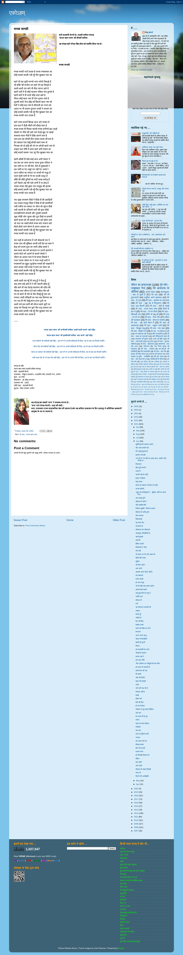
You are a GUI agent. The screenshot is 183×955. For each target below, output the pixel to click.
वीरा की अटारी (140, 748)
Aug (138, 434)
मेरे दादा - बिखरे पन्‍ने (138, 331)
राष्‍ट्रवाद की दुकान (141, 339)
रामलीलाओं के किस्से (157, 359)
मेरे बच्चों (138, 674)
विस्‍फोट (122, 919)
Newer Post (20, 520)
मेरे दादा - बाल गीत (160, 351)
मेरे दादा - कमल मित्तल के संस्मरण (144, 372)
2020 (136, 789)
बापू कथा (150, 341)
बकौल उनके (139, 625)
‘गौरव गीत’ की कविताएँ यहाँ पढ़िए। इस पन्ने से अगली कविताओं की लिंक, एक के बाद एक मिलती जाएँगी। (69, 346)
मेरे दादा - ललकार (147, 349)
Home (70, 520)
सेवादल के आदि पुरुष (142, 512)
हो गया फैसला (140, 706)
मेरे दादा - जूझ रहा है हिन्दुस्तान (148, 303)
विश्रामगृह (139, 519)
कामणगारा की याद (141, 671)
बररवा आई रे (140, 656)
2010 (136, 820)
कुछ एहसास (124, 868)
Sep (138, 431)
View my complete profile (141, 70)
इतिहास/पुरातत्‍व (138, 369)
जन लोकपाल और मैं (141, 334)
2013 (136, 810)
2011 (136, 817)
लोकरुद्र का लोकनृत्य (143, 530)
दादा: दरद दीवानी (159, 384)
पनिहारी (138, 727)
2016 (136, 803)
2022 (136, 420)
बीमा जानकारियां (157, 334)
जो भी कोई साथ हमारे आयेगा (145, 586)
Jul (137, 438)
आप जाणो (139, 568)
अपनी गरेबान (150, 292)
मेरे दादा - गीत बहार (144, 389)
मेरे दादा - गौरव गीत (152, 317)
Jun (138, 441)
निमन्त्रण (139, 464)
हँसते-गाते (139, 699)
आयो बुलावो (139, 537)
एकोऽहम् (17, 13)
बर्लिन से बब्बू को (152, 314)
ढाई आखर (123, 884)
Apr (138, 784)
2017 (136, 799)
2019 (136, 792)
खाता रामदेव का (150, 369)
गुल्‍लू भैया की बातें (161, 364)
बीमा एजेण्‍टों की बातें (163, 369)
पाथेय (137, 720)
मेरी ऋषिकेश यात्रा (154, 379)
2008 (136, 827)
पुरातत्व (145, 387)
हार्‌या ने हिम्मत (140, 478)
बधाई (137, 695)
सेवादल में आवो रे (141, 501)
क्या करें (138, 730)
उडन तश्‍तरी (124, 855)
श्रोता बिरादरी (124, 929)
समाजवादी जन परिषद (127, 932)
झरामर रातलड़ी (140, 455)
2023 (136, 417)
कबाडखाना (123, 858)
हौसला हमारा (140, 744)
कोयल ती (139, 600)
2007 (136, 831)
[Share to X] (46, 431)
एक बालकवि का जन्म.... (143, 649)
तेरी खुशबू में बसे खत (127, 890)
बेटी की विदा (139, 702)
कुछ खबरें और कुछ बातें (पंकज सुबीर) (132, 871)
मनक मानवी (139, 579)
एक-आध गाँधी (140, 660)
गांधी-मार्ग (146, 346)
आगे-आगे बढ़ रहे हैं (142, 688)
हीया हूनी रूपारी (141, 468)
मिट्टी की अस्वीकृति (142, 776)
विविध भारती (140, 544)
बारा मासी (139, 762)
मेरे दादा (154, 294)
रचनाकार (123, 909)
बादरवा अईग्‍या (140, 692)
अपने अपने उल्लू (141, 635)
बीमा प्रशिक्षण (155, 362)
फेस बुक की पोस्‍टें (155, 387)
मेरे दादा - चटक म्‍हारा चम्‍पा (28, 435)
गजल (165, 382)
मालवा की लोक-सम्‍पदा (138, 354)
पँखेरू (137, 759)
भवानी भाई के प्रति (142, 475)
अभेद (137, 685)
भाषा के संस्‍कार (146, 367)
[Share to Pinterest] (51, 431)
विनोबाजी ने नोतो (141, 547)
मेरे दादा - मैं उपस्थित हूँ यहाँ (160, 331)
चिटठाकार (123, 874)
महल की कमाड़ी (141, 681)
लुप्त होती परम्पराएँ (155, 382)
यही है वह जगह (125, 906)
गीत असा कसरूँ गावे (142, 448)
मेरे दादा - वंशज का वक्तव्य (161, 367)
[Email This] (41, 431)
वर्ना (137, 604)
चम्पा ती (138, 773)
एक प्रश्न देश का (141, 741)
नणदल (138, 738)
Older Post (119, 520)
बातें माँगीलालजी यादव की (160, 336)
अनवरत (122, 848)
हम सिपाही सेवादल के (142, 755)
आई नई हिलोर (140, 678)
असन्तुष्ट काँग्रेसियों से (143, 533)
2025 (136, 410)
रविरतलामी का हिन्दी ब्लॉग (128, 913)
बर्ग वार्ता (122, 897)
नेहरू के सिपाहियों (141, 639)
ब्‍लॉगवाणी (123, 900)
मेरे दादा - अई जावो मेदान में (142, 322)
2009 (136, 824)
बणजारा (138, 632)
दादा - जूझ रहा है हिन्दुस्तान (145, 384)
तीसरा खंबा (123, 887)
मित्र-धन (123, 903)
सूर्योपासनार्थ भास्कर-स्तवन (144, 444)
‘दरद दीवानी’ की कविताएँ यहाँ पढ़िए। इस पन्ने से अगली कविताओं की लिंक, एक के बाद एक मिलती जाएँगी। (69, 341)
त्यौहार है (138, 618)
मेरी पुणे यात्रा (158, 356)
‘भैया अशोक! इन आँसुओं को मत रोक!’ (148, 663)
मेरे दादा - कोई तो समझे (159, 306)
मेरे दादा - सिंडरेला (158, 392)
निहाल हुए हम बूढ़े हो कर (150, 161)
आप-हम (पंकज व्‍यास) (127, 852)
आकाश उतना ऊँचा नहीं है (144, 572)
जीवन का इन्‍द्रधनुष (141, 284)
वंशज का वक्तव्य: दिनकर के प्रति (147, 485)
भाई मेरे (138, 540)
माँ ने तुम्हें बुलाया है (142, 451)
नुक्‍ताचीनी (123, 893)
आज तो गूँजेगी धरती (142, 734)
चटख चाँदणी (140, 489)
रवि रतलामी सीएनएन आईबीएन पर (142, 249)
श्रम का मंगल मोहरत (142, 723)
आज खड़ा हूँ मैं (140, 498)
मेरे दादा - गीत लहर (157, 389)
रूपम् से (138, 471)
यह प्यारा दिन (140, 523)
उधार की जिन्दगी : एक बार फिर (152, 221)
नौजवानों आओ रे (141, 653)
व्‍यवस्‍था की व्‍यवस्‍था (155, 354)
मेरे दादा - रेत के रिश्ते (149, 311)
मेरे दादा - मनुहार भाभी (153, 325)
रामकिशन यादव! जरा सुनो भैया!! (152, 147)
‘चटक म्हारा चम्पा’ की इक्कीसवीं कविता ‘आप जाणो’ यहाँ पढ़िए (69, 335)
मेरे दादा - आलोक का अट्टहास (157, 300)
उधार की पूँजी (158, 339)
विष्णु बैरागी (149, 32)
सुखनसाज (123, 935)
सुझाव (137, 561)
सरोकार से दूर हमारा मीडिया (145, 709)
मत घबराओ (139, 575)
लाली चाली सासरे (141, 590)
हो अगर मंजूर (140, 582)
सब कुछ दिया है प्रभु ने (143, 593)
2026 (136, 406)
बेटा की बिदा (139, 621)
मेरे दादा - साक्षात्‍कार (147, 344)
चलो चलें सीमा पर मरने (143, 628)
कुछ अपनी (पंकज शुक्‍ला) (128, 865)
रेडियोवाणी (123, 916)
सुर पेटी (122, 938)
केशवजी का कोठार (143, 377)
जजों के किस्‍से (165, 377)
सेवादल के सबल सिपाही (143, 769)
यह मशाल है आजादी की (143, 607)
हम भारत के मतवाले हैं (143, 667)
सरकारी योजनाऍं (156, 374)
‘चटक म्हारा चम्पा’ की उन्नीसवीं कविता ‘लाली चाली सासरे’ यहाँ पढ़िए (69, 330)
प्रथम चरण (139, 752)
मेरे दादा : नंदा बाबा (157, 328)
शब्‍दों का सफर (124, 922)
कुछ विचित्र (144, 362)
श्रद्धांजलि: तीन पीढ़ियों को (150, 133)
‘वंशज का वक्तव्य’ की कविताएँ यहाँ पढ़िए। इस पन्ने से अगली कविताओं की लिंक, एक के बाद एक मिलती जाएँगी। (69, 352)
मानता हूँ (138, 614)
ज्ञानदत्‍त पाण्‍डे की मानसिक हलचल (131, 880)
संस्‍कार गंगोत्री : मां (143, 374)
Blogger (121, 948)
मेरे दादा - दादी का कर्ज (144, 392)
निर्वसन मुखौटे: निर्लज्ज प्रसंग (145, 508)
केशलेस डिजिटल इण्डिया (146, 364)
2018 (136, 796)
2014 (136, 806)
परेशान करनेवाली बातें (140, 379)
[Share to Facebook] (48, 431)
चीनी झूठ (133, 384)
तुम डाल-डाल (135, 367)
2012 (136, 813)
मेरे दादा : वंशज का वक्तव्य (155, 320)
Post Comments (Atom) (35, 526)
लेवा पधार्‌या (139, 516)
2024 (136, 413)
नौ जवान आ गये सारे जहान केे (145, 554)
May (138, 781)
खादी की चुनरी (140, 642)
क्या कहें (138, 551)
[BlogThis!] (43, 431)
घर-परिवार (155, 377)
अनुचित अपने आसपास (153, 297)
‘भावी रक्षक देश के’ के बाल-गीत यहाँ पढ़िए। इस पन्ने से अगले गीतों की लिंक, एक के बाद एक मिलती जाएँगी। (69, 358)
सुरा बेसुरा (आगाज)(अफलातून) (130, 941)
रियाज (138, 646)
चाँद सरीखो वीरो (141, 505)
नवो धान (138, 713)
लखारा (138, 611)
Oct (138, 427)
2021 (136, 424)
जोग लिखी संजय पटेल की (128, 877)
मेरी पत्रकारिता (145, 351)
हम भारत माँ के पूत (142, 716)
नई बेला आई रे (140, 565)
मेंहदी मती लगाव (141, 558)
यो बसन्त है (139, 526)
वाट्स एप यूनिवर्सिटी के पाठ (145, 394)
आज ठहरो (139, 766)
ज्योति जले (139, 597)
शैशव (121, 925)
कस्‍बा (122, 861)
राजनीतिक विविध (142, 382)
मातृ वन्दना (139, 482)
